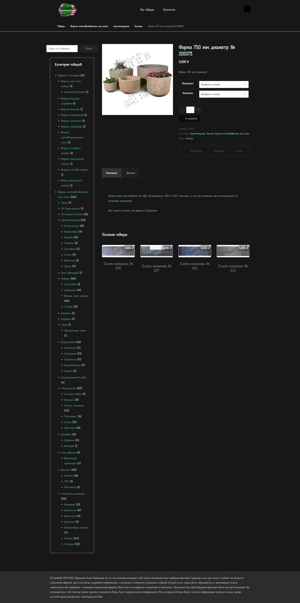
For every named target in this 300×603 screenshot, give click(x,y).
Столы (67, 254)
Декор (67, 266)
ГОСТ (66, 481)
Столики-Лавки (73, 394)
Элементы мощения (73, 493)
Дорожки (69, 440)
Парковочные (72, 365)
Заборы (65, 278)
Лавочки (69, 243)
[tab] (111, 173)
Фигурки (69, 445)
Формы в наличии (68, 75)
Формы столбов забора (74, 169)
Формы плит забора (76, 295)
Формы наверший (71, 126)
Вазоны (210, 133)
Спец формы (68, 452)
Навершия (70, 290)
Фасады (65, 469)
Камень (68, 475)
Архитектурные (197, 133)
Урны (64, 202)
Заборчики (70, 353)
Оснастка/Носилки (74, 91)
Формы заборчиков (72, 115)
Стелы (67, 422)
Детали (130, 172)
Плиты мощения (74, 405)
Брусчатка (70, 510)
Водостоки (70, 516)
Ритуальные (68, 388)
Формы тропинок (71, 120)
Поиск (89, 48)
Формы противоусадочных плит (72, 137)
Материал (188, 83)
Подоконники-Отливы (73, 377)
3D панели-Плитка (72, 214)
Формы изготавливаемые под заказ (232, 133)
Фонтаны (69, 260)
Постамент (70, 416)
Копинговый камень (76, 527)
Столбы (68, 306)
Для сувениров (70, 272)
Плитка (68, 538)
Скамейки (69, 248)
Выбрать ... (120, 275)
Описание (111, 172)
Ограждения (68, 342)
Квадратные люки (75, 330)
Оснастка (188, 93)
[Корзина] (237, 9)
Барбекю (66, 318)
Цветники (69, 427)
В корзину (191, 118)
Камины (66, 313)
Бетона (189, 138)
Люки (64, 324)
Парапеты (70, 359)
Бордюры (69, 504)
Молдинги (70, 487)
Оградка (69, 399)
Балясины (70, 347)
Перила (68, 370)
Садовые (66, 434)
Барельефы (70, 231)
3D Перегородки (70, 208)
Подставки (70, 284)
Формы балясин (70, 109)
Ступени (69, 544)
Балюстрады (71, 225)
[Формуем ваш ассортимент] (67, 9)
